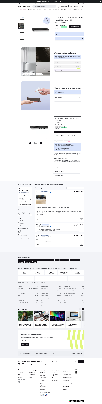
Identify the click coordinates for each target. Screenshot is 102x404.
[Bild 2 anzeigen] (35, 143)
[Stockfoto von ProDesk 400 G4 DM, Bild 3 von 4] (21, 39)
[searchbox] (45, 6)
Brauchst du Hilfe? (74, 6)
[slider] (19, 215)
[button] (47, 21)
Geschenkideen (55, 380)
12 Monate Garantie (44, 375)
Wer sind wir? (20, 372)
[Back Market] (24, 6)
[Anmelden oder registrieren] (80, 6)
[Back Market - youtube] (21, 379)
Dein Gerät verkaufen (44, 379)
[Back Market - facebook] (24, 379)
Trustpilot (19, 377)
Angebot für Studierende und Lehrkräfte (43, 382)
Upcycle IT (64, 138)
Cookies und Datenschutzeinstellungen (68, 382)
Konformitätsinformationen (76, 138)
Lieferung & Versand (33, 375)
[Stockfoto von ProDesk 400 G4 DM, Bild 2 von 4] (21, 33)
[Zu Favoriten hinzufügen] (82, 26)
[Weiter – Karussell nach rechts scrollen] (83, 309)
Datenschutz (65, 384)
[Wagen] (83, 6)
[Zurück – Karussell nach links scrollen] (80, 309)
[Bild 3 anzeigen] (38, 143)
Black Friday (54, 382)
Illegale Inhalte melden (67, 391)
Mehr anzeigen (39, 214)
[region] (51, 320)
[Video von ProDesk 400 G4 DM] (21, 26)
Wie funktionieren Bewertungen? (25, 204)
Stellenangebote (21, 375)
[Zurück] (30, 143)
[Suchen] (34, 6)
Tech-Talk (53, 372)
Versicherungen (43, 377)
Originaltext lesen (48, 241)
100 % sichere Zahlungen (45, 392)
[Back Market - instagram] (19, 379)
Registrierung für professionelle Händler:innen (43, 386)
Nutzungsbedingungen (67, 374)
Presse (19, 374)
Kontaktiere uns (32, 372)
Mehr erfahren (72, 155)
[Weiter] (41, 143)
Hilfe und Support (32, 374)
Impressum (65, 389)
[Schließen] (101, 1)
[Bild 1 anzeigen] (33, 143)
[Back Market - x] (19, 382)
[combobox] (67, 97)
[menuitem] (39, 9)
